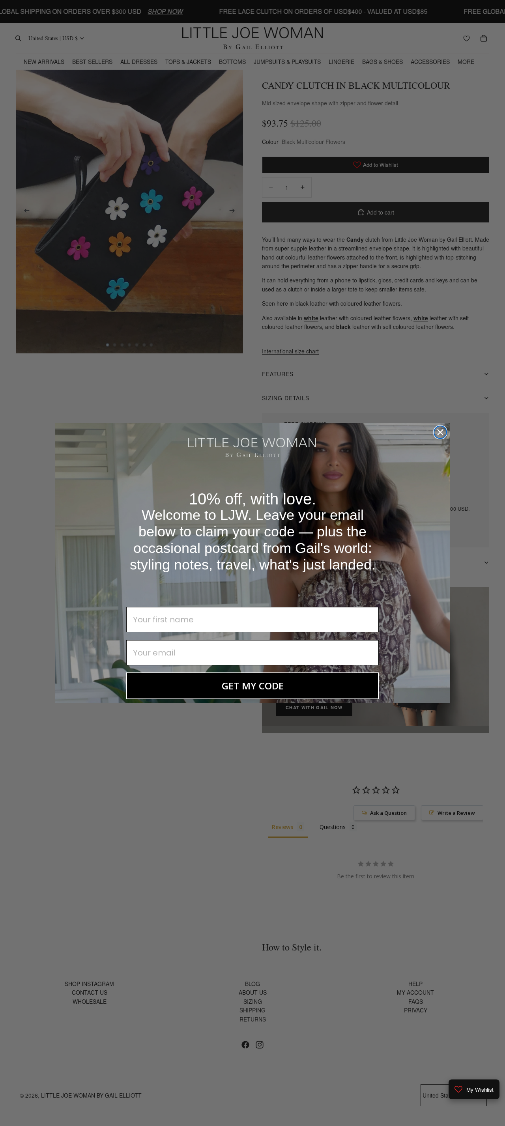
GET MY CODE (253, 685)
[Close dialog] (440, 432)
